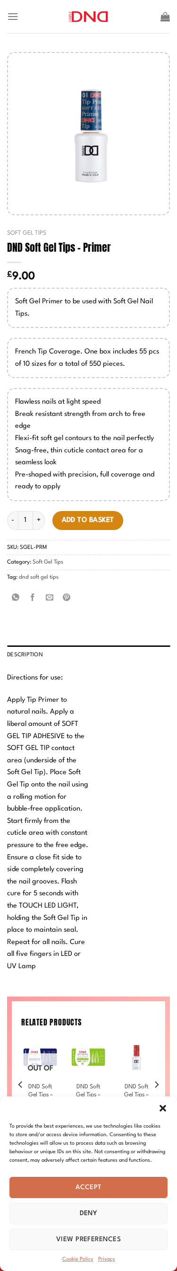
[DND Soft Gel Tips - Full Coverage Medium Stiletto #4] (88, 1057)
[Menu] (12, 16)
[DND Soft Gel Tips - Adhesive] (136, 1057)
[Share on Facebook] (33, 598)
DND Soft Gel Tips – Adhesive (136, 1095)
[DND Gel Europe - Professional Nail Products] (88, 17)
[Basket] (165, 16)
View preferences (88, 1239)
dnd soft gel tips (39, 577)
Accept (88, 1187)
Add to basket (88, 520)
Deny (89, 1213)
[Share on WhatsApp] (16, 598)
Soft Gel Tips (26, 233)
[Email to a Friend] (50, 598)
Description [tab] (25, 655)
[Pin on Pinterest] (67, 598)
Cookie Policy (77, 1259)
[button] (163, 1108)
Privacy (106, 1259)
